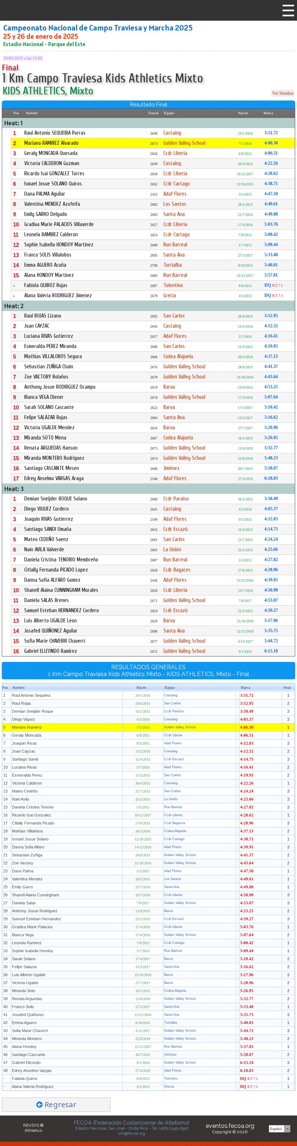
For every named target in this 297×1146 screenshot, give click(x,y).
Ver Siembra (282, 93)
